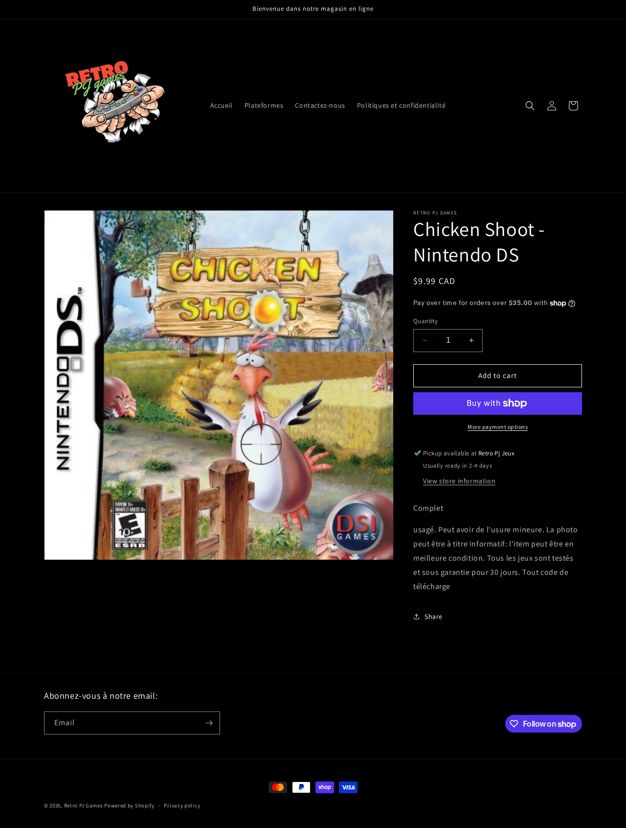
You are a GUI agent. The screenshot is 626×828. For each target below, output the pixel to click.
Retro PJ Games (83, 805)
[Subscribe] (209, 722)
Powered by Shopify (129, 805)
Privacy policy (182, 805)
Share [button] (434, 616)
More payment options (498, 426)
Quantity (425, 321)
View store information (459, 480)
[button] (530, 106)
